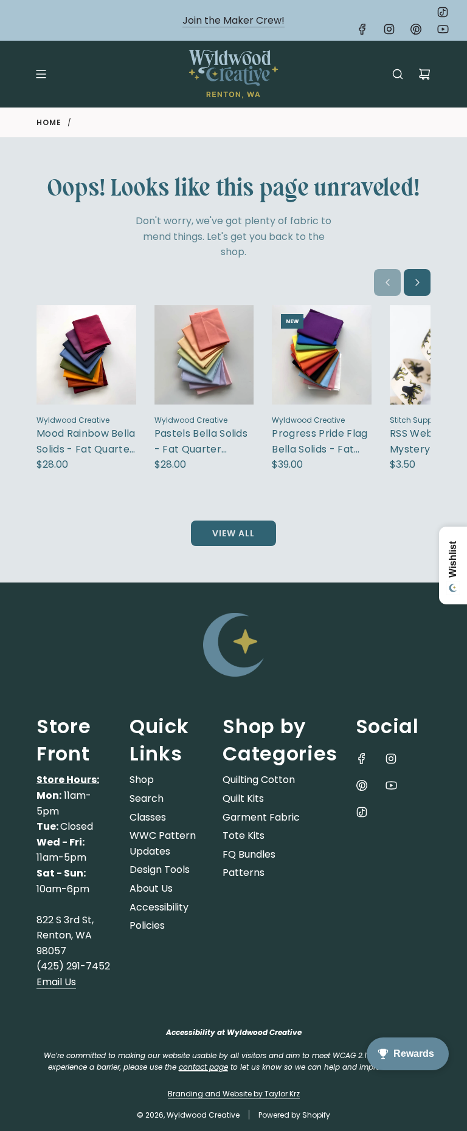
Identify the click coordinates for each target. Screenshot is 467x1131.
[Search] (397, 74)
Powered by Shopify (294, 1115)
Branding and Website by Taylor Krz (234, 1093)
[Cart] (424, 74)
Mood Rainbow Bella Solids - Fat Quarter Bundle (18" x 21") (86, 441)
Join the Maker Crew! (233, 20)
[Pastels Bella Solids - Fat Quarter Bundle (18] (204, 355)
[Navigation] (40, 74)
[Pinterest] (416, 29)
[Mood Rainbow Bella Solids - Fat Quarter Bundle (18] (86, 355)
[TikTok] (442, 12)
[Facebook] (362, 29)
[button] (387, 282)
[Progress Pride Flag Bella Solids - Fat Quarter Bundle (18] (322, 355)
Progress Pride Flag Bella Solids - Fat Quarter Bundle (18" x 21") (319, 441)
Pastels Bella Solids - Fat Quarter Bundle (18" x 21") (200, 441)
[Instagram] (389, 29)
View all (233, 533)
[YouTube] (442, 29)
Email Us (56, 982)
